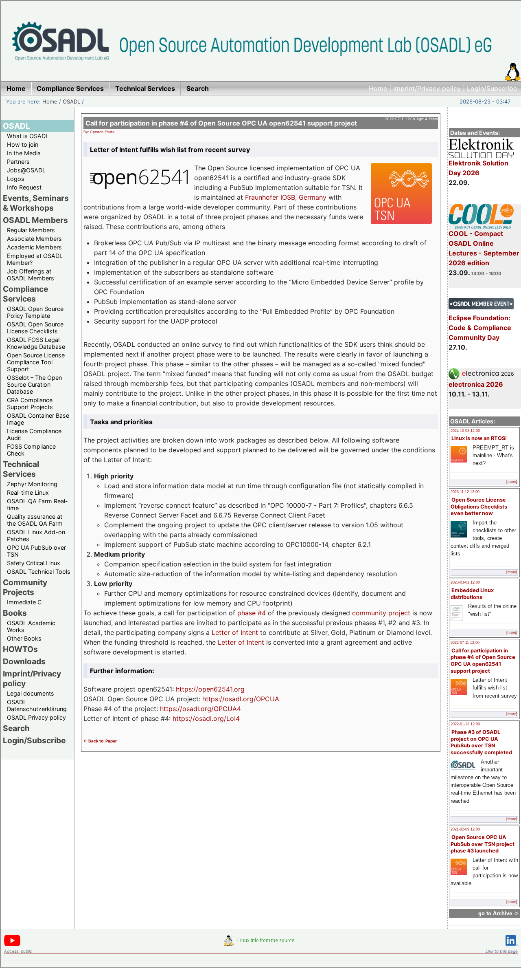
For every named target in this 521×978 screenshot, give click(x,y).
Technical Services (21, 469)
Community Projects (25, 587)
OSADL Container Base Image (38, 419)
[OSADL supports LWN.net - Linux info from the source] (261, 944)
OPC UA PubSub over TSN (36, 551)
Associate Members (34, 238)
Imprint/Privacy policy (427, 88)
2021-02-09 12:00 (465, 829)
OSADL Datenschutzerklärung (37, 705)
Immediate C (24, 602)
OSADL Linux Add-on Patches (36, 535)
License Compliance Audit (34, 434)
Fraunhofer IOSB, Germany (285, 197)
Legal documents (30, 693)
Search (16, 728)
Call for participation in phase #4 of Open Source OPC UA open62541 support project (483, 661)
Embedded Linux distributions (472, 593)
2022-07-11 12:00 (465, 643)
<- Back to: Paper (100, 740)
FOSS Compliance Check (31, 450)
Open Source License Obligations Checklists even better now (479, 506)
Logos (15, 178)
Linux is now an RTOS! (479, 438)
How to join (22, 144)
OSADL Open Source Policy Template (35, 312)
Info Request (24, 187)
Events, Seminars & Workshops (36, 203)
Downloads (24, 661)
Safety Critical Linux (33, 562)
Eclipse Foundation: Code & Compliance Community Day (480, 327)
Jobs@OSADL (26, 170)
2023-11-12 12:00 (465, 492)
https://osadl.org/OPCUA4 (200, 709)
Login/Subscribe (492, 88)
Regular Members (31, 230)
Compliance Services (25, 294)
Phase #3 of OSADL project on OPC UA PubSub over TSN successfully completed (481, 742)
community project (381, 613)
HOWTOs (20, 649)
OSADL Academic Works (31, 626)
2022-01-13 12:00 (465, 724)
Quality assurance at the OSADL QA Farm (35, 520)
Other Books (24, 638)
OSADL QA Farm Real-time (37, 504)
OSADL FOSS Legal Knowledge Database (36, 343)
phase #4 (251, 613)
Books (15, 613)
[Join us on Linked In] (512, 947)
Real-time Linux (28, 492)
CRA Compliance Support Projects (30, 403)
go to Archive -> (498, 913)
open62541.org (221, 689)
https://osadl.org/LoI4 (206, 718)
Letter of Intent (235, 632)
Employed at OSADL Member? (35, 259)
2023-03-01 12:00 (465, 582)
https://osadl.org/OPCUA (240, 699)
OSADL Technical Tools (38, 571)
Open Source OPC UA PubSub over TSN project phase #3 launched (482, 844)
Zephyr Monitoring (32, 483)
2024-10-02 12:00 (465, 431)
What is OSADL (28, 135)
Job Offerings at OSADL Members (30, 275)
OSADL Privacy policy (36, 717)
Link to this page (502, 951)
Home (378, 88)
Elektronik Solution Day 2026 (478, 168)
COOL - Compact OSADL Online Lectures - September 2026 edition (484, 248)
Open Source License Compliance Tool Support (36, 362)
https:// (187, 689)
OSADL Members (35, 220)
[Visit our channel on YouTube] (12, 945)
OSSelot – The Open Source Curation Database (34, 384)
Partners (18, 161)
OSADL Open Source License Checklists (35, 328)
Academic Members (34, 247)
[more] (511, 482)
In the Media (24, 153)
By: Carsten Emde (98, 132)
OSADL (71, 101)
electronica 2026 (476, 384)
